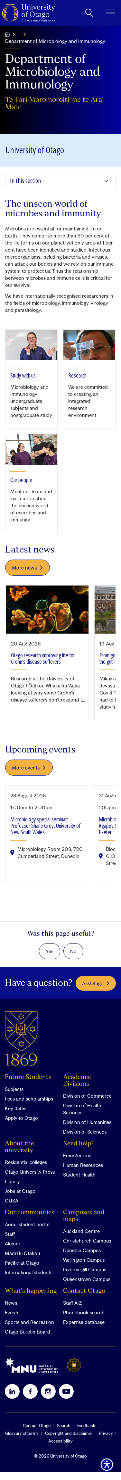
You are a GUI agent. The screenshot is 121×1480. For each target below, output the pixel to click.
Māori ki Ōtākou (22, 1253)
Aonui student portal (27, 1224)
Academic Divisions (77, 1080)
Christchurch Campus (87, 1240)
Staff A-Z (72, 1302)
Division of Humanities (87, 1122)
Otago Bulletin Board (27, 1331)
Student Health (79, 1174)
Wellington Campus (84, 1259)
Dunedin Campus (82, 1250)
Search (63, 1425)
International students (28, 1272)
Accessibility (60, 1441)
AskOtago (93, 983)
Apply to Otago (21, 1117)
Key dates (15, 1108)
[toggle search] (89, 13)
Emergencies (77, 1155)
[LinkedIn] (12, 1391)
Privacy (106, 1433)
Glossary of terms (22, 1433)
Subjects (14, 1089)
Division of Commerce (87, 1095)
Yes (49, 951)
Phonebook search (84, 1312)
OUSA (11, 1200)
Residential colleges (26, 1162)
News (11, 1302)
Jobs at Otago (20, 1190)
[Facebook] (30, 1391)
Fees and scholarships (29, 1098)
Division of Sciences (85, 1131)
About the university (19, 1147)
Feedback (86, 1425)
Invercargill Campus (84, 1269)
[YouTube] (66, 1391)
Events (12, 1312)
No (73, 951)
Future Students (28, 1077)
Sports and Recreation (29, 1322)
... (18, 34)
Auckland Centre (81, 1231)
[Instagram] (48, 1391)
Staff (10, 1233)
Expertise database (84, 1322)
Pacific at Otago (22, 1262)
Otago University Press (30, 1171)
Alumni (12, 1243)
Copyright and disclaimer (68, 1433)
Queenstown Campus (86, 1279)
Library (12, 1181)
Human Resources (83, 1165)
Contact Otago (84, 1291)
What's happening (31, 1291)
